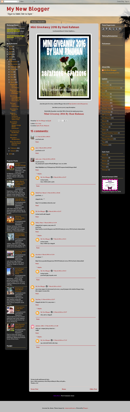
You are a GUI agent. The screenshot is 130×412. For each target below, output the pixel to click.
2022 (11, 46)
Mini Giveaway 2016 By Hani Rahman (64, 113)
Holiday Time (106, 109)
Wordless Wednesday (15, 138)
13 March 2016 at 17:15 (60, 340)
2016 (10, 59)
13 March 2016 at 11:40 (51, 326)
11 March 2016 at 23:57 (48, 299)
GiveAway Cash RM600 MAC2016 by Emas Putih (15, 98)
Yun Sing (38, 299)
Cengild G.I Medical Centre (111, 88)
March (13, 82)
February (14, 148)
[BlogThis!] (61, 121)
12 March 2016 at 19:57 (60, 312)
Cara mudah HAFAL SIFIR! (20, 199)
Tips (103, 142)
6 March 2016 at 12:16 (47, 254)
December (14, 61)
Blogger (85, 408)
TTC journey (106, 136)
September (14, 67)
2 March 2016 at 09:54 (48, 159)
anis (37, 148)
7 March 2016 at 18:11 (59, 239)
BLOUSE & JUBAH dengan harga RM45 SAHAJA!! (15, 125)
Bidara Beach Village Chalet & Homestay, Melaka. (20, 184)
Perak (104, 167)
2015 (10, 154)
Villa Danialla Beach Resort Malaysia (20, 326)
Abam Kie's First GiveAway (14, 86)
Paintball (105, 127)
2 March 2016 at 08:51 (43, 136)
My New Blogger (28, 8)
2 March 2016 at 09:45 (44, 148)
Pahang (104, 164)
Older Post (93, 389)
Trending (105, 145)
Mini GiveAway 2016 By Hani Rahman (15, 143)
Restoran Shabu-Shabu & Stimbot (15, 91)
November (14, 64)
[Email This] (59, 121)
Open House (106, 124)
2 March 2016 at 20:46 (53, 193)
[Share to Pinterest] (67, 121)
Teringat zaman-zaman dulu (14, 104)
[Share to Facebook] (65, 121)
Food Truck (106, 97)
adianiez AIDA (40, 326)
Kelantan (105, 158)
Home (64, 389)
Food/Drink (106, 100)
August (13, 69)
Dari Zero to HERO (14, 109)
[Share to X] (63, 121)
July (12, 72)
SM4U (104, 130)
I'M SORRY (13, 135)
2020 (11, 49)
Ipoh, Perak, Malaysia (43, 126)
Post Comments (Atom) (67, 396)
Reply (37, 142)
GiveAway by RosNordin (14, 131)
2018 (10, 54)
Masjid (104, 121)
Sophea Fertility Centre (110, 133)
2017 (10, 57)
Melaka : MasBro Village (20, 164)
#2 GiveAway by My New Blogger (19, 308)
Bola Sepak (105, 85)
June (12, 74)
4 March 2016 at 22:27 (59, 177)
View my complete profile (110, 73)
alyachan (38, 254)
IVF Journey (106, 115)
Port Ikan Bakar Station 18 (20, 252)
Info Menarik (106, 118)
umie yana (39, 159)
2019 (10, 51)
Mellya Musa (39, 223)
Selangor (105, 170)
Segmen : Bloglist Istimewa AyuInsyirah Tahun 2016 (15, 116)
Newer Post (34, 389)
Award (104, 82)
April (13, 79)
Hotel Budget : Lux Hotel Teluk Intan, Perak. (19, 271)
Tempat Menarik (107, 139)
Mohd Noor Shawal (41, 193)
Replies (40, 174)
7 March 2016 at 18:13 (59, 271)
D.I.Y (103, 91)
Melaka (104, 161)
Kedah (104, 155)
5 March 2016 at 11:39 (50, 223)
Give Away (38, 123)
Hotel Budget (106, 112)
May (12, 77)
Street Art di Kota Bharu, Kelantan (19, 289)
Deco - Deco (106, 94)
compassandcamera (70, 408)
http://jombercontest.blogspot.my (78, 104)
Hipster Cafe (106, 106)
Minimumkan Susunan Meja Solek (20, 235)
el (36, 136)
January (13, 151)
